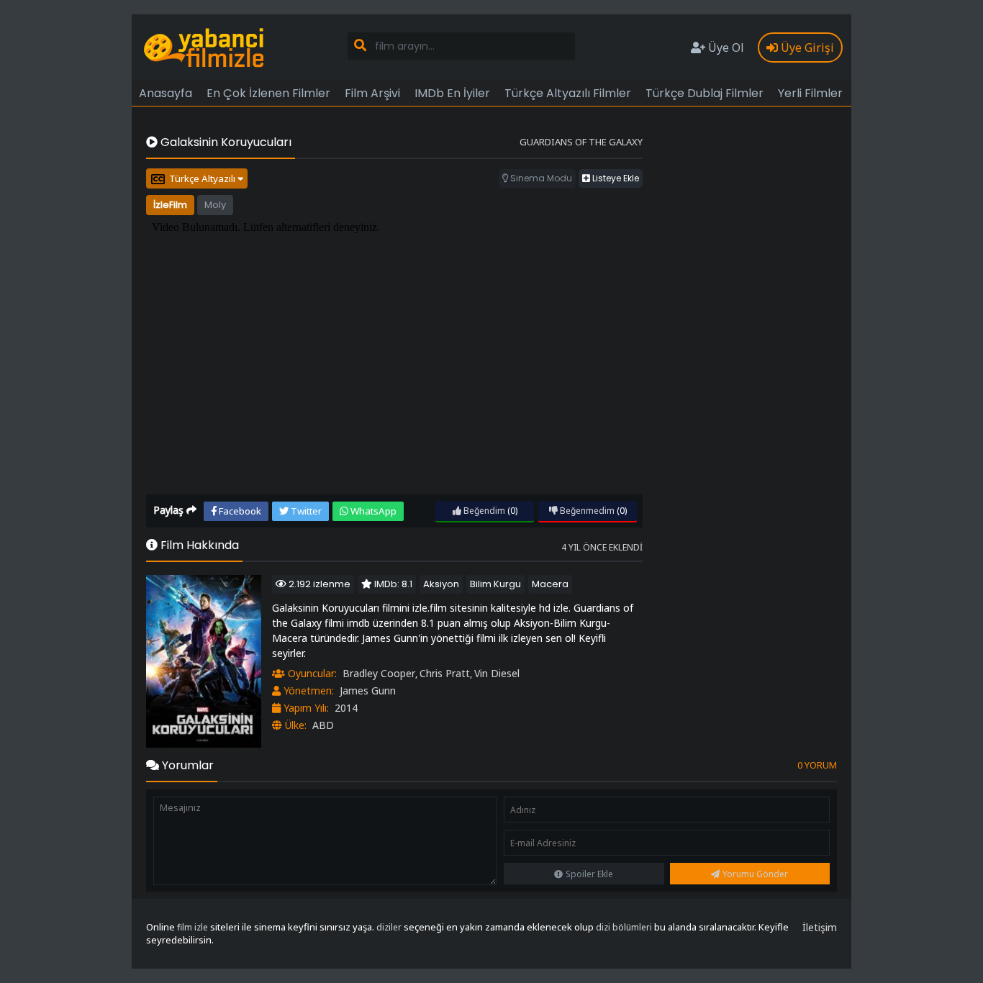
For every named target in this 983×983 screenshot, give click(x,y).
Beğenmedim (586, 510)
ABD (323, 725)
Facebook (239, 510)
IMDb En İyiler (452, 93)
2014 (346, 708)
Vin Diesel (497, 673)
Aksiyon (441, 584)
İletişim (819, 927)
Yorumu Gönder (755, 874)
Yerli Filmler (810, 93)
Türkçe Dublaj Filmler (704, 93)
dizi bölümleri (624, 927)
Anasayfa (165, 93)
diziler (389, 927)
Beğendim (483, 510)
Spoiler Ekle (589, 874)
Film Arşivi (372, 93)
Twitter (305, 510)
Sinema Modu (540, 178)
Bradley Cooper (379, 673)
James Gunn (368, 690)
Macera (550, 584)
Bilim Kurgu (495, 584)
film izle (192, 927)
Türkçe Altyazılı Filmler (567, 93)
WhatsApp (372, 510)
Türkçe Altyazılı (203, 178)
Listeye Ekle (614, 178)
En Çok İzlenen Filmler (268, 93)
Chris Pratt (445, 673)
